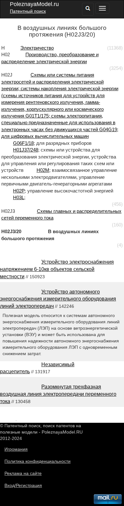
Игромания (16, 449)
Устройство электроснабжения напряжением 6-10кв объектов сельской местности (57, 269)
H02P (19, 190)
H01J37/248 (25, 149)
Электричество (37, 48)
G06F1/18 (23, 143)
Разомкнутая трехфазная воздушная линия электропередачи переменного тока (58, 394)
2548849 (8, 419)
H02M (43, 170)
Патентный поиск (28, 11)
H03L (18, 197)
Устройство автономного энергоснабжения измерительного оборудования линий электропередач (58, 299)
